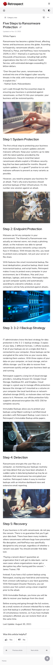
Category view (12, 18)
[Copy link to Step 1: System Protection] (43, 140)
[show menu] (49, 4)
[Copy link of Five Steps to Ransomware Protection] (20, 27)
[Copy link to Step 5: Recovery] (31, 524)
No (24, 639)
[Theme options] (49, 11)
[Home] (13, 4)
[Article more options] (48, 17)
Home (4, 661)
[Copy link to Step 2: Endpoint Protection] (46, 229)
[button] (15, 650)
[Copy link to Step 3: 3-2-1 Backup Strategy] (7, 334)
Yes (10, 639)
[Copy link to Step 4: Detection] (32, 458)
